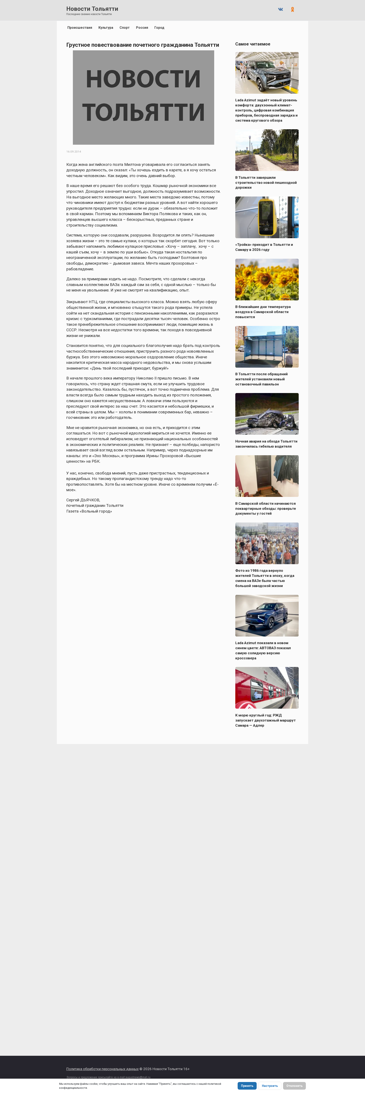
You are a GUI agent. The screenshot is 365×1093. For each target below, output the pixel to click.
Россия (142, 28)
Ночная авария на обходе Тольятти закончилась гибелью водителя (266, 443)
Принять (247, 1086)
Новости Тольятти (92, 8)
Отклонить (294, 1086)
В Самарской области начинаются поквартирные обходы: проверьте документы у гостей (265, 508)
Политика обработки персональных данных (102, 1069)
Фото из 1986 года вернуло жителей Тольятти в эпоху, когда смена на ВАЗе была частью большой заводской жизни (264, 578)
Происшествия (79, 28)
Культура (105, 28)
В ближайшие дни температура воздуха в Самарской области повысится (263, 312)
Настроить (270, 1086)
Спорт (125, 28)
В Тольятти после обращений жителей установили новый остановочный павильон (261, 379)
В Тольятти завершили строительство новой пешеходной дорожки (266, 182)
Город (159, 28)
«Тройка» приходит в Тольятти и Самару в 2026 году (264, 247)
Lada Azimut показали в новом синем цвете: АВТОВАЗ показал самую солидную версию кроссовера (263, 650)
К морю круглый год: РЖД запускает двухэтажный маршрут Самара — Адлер (265, 720)
